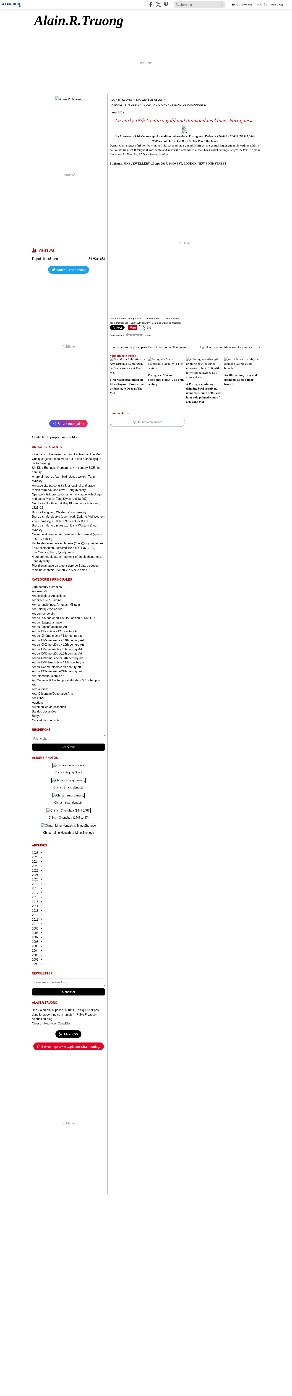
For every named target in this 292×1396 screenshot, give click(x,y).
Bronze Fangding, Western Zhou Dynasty (59, 512)
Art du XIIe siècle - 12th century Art (55, 631)
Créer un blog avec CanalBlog (51, 1023)
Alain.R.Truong (121, 100)
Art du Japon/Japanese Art (49, 627)
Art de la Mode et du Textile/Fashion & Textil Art (63, 618)
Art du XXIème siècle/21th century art (57, 671)
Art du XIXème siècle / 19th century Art (58, 644)
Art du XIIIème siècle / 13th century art (57, 635)
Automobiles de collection (49, 707)
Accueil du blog (42, 1019)
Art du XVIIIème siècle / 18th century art (59, 662)
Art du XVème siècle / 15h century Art (57, 649)
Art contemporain (43, 613)
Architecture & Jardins (46, 600)
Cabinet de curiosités (46, 720)
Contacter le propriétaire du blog (55, 437)
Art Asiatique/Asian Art (47, 609)
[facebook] (151, 4)
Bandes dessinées (44, 711)
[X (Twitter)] (158, 4)
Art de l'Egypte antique (47, 622)
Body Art (37, 716)
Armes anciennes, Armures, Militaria (56, 604)
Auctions (38, 702)
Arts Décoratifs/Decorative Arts (52, 693)
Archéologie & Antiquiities (49, 595)
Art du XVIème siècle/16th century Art (57, 653)
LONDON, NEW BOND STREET (205, 163)
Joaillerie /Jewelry (149, 100)
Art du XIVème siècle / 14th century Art (58, 640)
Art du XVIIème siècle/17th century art (57, 658)
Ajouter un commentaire (147, 422)
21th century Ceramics (47, 587)
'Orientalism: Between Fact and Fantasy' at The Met (66, 454)
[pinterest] (166, 4)
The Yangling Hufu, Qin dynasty (53, 552)
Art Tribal (38, 698)
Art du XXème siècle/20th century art (56, 667)
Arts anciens (40, 689)
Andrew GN (39, 591)
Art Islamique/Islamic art (48, 676)
